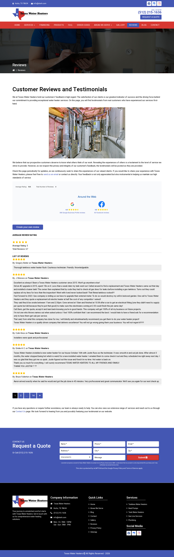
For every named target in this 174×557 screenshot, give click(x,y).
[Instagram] (159, 3)
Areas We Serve (96, 508)
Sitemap (93, 532)
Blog (92, 512)
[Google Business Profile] (154, 3)
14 (33, 395)
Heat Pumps (133, 508)
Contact (93, 516)
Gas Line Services (135, 516)
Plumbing (132, 520)
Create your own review (27, 227)
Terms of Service (132, 468)
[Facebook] (149, 3)
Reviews (93, 524)
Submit (142, 457)
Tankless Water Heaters (137, 504)
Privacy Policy (118, 468)
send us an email (50, 174)
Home (92, 504)
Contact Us (20, 411)
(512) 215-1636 (150, 12)
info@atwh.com (40, 3)
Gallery (93, 520)
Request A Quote (150, 17)
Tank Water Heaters (136, 512)
